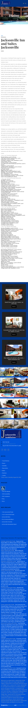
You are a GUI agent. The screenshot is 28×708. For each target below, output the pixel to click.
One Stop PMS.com (22, 705)
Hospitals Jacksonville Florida (8, 638)
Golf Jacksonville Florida (7, 614)
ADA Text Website (6, 491)
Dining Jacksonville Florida (7, 570)
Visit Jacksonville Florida (7, 512)
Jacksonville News (6, 516)
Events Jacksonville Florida (8, 604)
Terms (3, 501)
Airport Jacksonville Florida (7, 550)
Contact (4, 475)
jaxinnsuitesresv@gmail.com (9, 443)
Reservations (5, 468)
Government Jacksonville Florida (9, 623)
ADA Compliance (6, 496)
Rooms (3, 463)
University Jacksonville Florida (8, 668)
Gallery (3, 470)
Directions (4, 473)
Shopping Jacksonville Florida (8, 657)
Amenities (4, 465)
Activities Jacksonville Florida (8, 541)
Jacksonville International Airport (9, 524)
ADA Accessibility (6, 493)
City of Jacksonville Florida (8, 514)
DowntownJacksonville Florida (8, 587)
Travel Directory (5, 460)
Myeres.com (11, 705)
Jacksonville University (7, 521)
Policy (3, 498)
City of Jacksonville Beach (8, 519)
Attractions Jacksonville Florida (8, 561)
